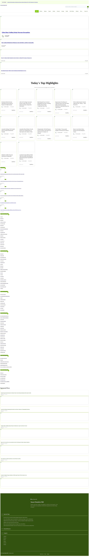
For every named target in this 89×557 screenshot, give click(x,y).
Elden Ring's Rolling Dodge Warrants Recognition (16, 32)
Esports (5, 539)
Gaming (5, 544)
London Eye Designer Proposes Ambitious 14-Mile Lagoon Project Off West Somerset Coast (14, 475)
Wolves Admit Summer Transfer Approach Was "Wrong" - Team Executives (79, 103)
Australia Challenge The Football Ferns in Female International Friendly (8, 130)
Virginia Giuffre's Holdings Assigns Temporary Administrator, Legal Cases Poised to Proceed (10, 188)
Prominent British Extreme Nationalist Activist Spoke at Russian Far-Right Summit (7, 103)
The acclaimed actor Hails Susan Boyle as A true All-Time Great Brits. (11, 458)
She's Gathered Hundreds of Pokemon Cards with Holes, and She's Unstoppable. (18, 42)
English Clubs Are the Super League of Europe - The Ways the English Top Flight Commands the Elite (18, 520)
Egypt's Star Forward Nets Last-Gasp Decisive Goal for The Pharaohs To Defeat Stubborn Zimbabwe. (11, 195)
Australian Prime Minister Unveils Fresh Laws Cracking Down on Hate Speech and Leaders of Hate (26, 130)
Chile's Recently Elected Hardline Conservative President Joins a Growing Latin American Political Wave (19, 525)
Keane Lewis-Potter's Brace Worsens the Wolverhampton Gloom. (79, 130)
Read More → (14, 110)
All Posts (5, 536)
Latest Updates (4, 2)
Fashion (5, 541)
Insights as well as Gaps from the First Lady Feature (11, 522)
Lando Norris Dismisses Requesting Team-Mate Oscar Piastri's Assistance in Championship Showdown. (11, 181)
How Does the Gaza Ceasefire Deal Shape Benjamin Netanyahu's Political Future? (15, 517)
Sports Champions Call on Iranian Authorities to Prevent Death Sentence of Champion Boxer (21, 2)
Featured (5, 542)
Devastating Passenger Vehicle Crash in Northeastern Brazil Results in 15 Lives (13, 70)
